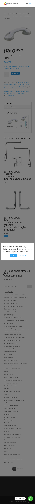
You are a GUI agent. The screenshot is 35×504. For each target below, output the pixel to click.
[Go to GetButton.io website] (31, 502)
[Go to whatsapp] (30, 498)
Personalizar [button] (22, 255)
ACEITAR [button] (13, 255)
